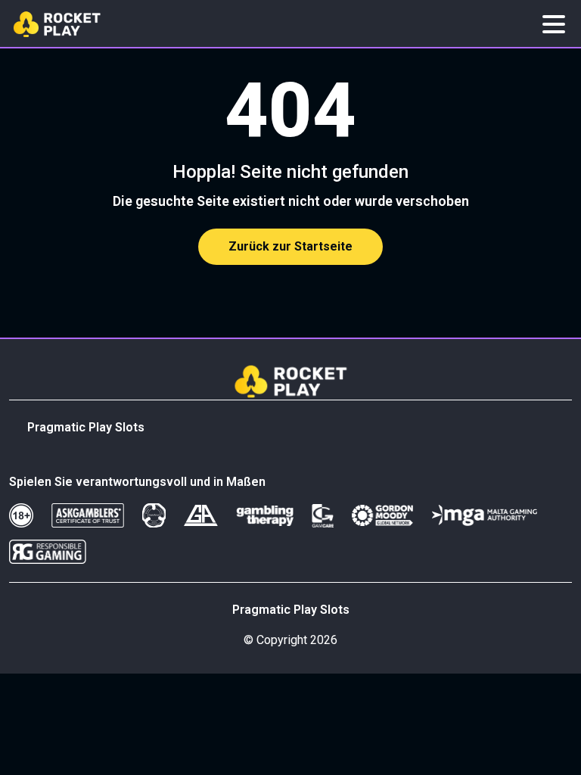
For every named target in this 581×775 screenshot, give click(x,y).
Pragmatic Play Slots (85, 427)
